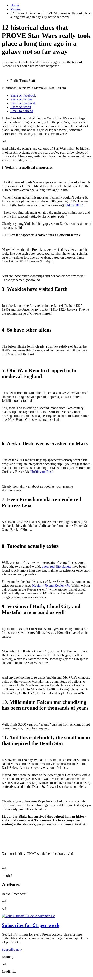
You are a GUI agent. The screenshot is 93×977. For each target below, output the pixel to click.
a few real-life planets (56, 566)
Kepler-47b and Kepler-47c (51, 585)
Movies (15, 9)
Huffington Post (41, 471)
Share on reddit (20, 107)
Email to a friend (21, 111)
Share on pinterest (22, 103)
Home (14, 5)
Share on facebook (23, 95)
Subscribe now (12, 949)
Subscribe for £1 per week (30, 925)
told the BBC (74, 205)
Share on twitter (21, 99)
